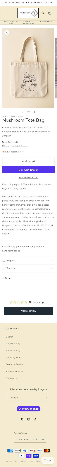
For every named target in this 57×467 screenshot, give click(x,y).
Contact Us (11, 378)
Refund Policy (13, 350)
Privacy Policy (13, 343)
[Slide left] (22, 112)
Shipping (5, 146)
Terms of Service (14, 364)
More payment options (28, 177)
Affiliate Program (15, 371)
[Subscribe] (45, 397)
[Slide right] (34, 112)
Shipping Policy (14, 357)
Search (9, 336)
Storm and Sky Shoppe (23, 461)
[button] (6, 13)
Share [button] (8, 278)
